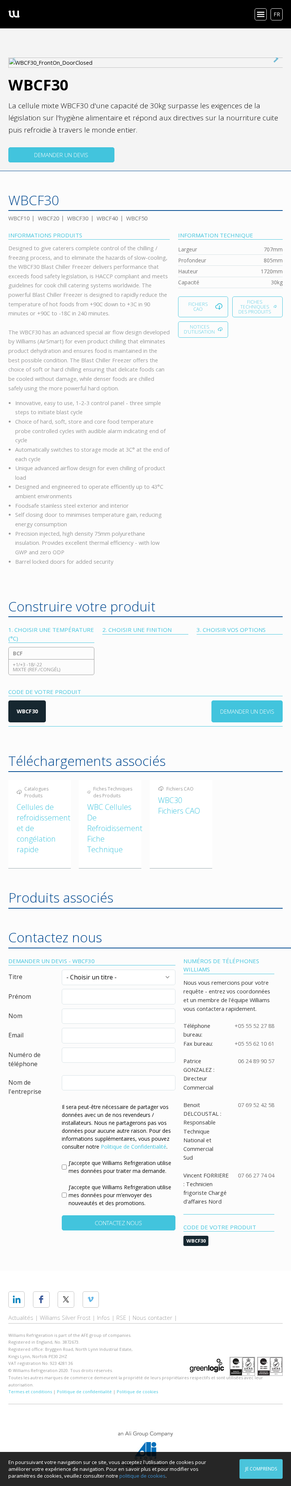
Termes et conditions (30, 1391)
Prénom (19, 996)
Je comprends (261, 1469)
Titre (15, 977)
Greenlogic (207, 1365)
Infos (103, 1317)
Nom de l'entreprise (24, 1087)
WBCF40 (107, 218)
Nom (15, 1016)
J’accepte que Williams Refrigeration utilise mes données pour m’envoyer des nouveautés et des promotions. (120, 1195)
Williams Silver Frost (65, 1317)
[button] (276, 58)
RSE (121, 1317)
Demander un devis (61, 155)
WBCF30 (77, 218)
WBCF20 (48, 218)
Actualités (20, 1317)
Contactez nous (118, 1223)
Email (15, 1035)
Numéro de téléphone (24, 1059)
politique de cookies (142, 1475)
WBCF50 (136, 218)
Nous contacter (152, 1317)
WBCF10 (19, 218)
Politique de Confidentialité (133, 1146)
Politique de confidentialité (84, 1391)
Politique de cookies (137, 1391)
